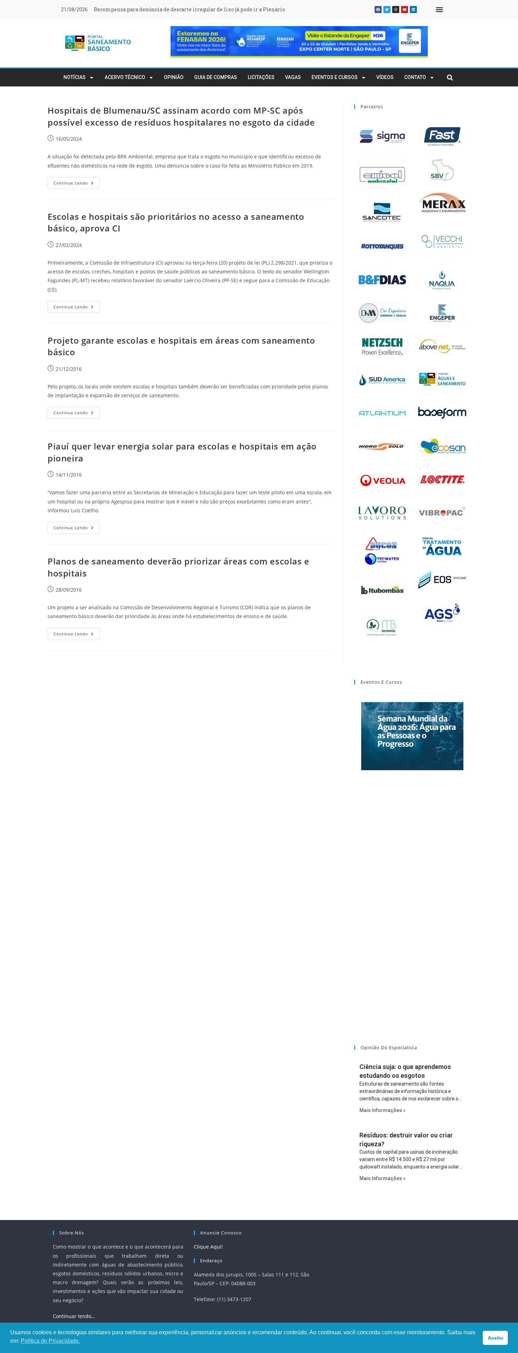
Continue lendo (77, 181)
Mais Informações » (382, 1110)
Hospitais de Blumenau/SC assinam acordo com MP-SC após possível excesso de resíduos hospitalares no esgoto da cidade (181, 116)
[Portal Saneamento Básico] (98, 43)
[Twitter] (386, 9)
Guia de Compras (215, 77)
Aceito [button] (495, 1338)
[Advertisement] (412, 916)
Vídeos (385, 77)
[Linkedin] (413, 9)
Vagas (293, 77)
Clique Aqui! (208, 1246)
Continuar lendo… (74, 1316)
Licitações (261, 77)
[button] (439, 10)
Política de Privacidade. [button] (50, 1341)
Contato (415, 77)
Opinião (174, 77)
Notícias (74, 77)
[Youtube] (404, 9)
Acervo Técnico (125, 77)
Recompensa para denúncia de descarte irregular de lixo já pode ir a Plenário (189, 9)
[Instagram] (395, 9)
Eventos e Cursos (335, 77)
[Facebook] (378, 9)
